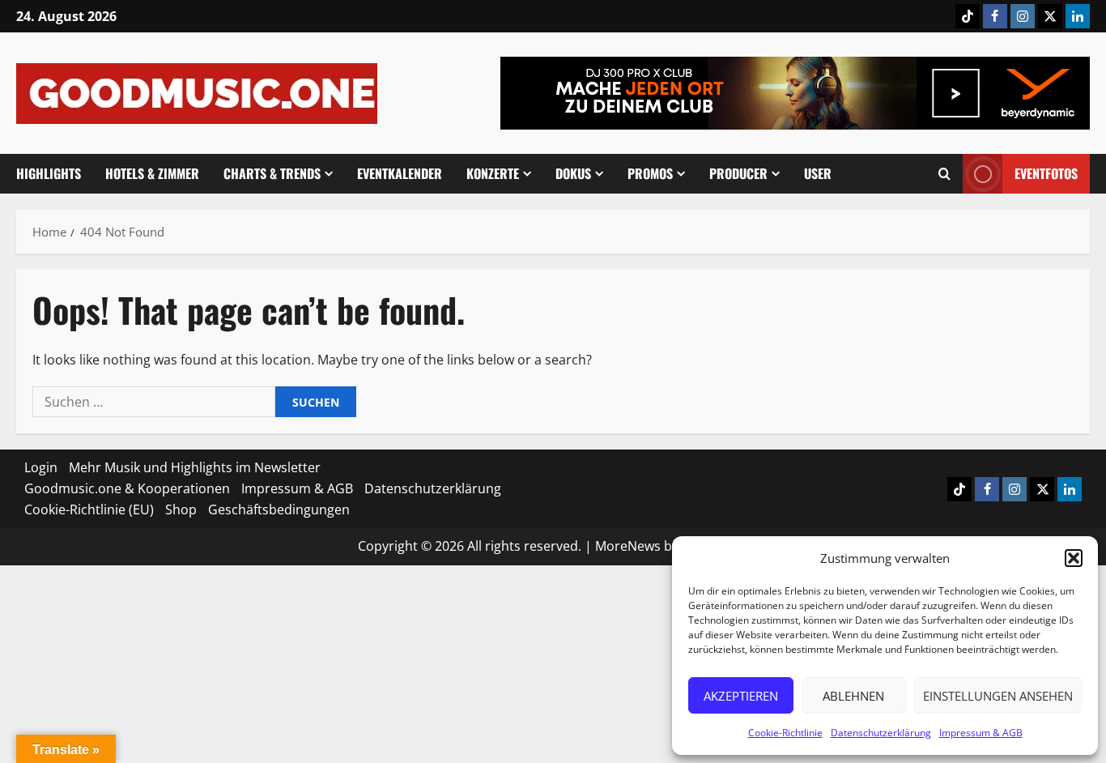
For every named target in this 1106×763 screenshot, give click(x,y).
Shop (181, 509)
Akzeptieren (741, 696)
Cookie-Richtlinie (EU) (89, 509)
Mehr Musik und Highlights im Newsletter (195, 467)
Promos (650, 173)
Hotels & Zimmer (152, 173)
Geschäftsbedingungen (279, 509)
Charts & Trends (272, 173)
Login (40, 467)
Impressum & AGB (981, 733)
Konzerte (492, 173)
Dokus (573, 173)
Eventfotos (1046, 173)
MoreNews (628, 546)
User (818, 173)
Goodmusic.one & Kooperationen (127, 488)
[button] (1074, 558)
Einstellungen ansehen (998, 696)
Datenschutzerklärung (881, 733)
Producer (738, 173)
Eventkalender (399, 173)
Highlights (48, 173)
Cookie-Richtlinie (785, 733)
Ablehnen (853, 696)
